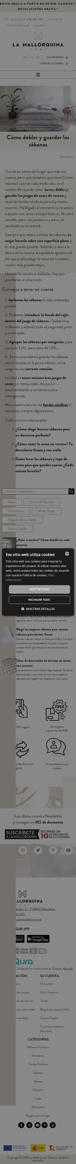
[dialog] (38, 582)
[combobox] (67, 554)
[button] (38, 609)
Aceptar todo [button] (39, 589)
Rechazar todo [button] (39, 599)
